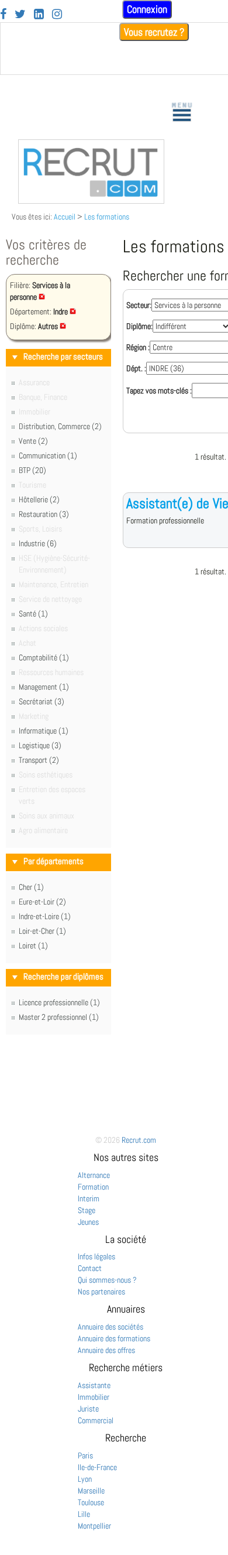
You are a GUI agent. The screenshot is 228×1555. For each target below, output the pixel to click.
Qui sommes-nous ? (107, 1280)
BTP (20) (32, 470)
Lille (84, 1514)
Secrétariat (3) (41, 701)
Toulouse (91, 1502)
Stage (86, 1210)
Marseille (91, 1490)
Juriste (88, 1408)
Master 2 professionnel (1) (59, 1017)
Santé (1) (33, 613)
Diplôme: (139, 326)
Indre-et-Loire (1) (45, 916)
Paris (85, 1455)
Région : (138, 347)
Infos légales (96, 1256)
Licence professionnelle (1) (59, 1002)
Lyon (85, 1479)
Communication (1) (48, 455)
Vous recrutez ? (154, 32)
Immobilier (93, 1397)
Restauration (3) (44, 514)
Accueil (64, 216)
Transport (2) (39, 760)
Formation (93, 1186)
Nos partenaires (101, 1291)
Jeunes (88, 1222)
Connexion (147, 9)
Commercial (95, 1420)
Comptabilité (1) (44, 657)
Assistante (94, 1385)
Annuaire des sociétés (110, 1326)
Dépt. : (136, 368)
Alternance (94, 1175)
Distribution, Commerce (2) (60, 426)
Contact (90, 1268)
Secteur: (138, 305)
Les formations (106, 216)
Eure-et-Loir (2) (42, 901)
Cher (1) (31, 887)
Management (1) (44, 686)
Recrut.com (139, 1140)
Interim (88, 1198)
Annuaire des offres (106, 1350)
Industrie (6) (38, 543)
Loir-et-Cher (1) (42, 931)
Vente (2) (33, 441)
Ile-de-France (97, 1467)
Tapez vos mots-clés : (159, 390)
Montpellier (94, 1525)
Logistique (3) (40, 745)
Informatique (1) (43, 730)
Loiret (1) (33, 945)
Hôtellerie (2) (39, 499)
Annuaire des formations (114, 1338)
